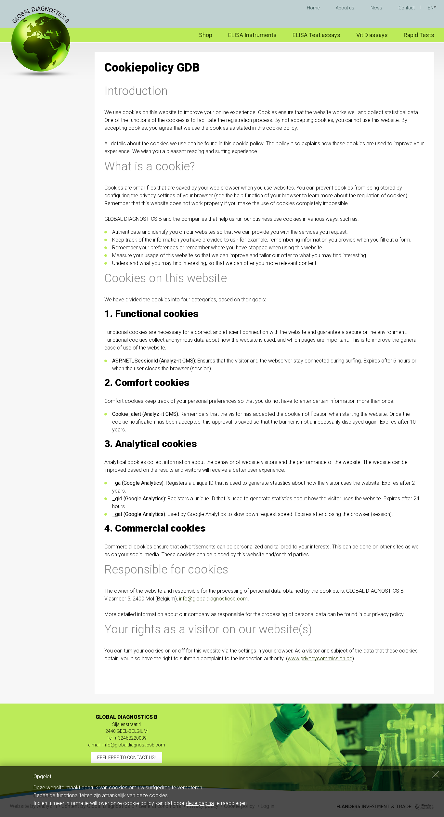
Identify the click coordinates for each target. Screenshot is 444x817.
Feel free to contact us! (126, 757)
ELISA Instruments (252, 35)
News (376, 7)
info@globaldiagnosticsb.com (213, 599)
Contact (406, 7)
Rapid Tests (419, 35)
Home (313, 7)
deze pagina (200, 803)
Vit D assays (372, 35)
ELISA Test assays (316, 35)
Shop (205, 35)
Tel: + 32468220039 (127, 738)
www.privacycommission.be (320, 658)
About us (345, 7)
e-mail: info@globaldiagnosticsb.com (126, 744)
